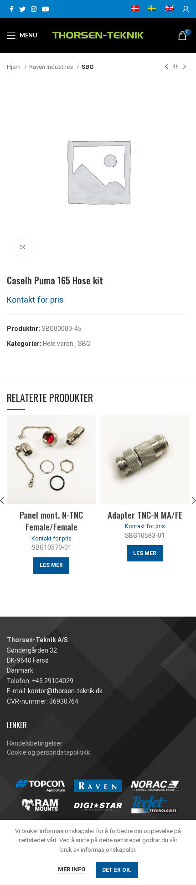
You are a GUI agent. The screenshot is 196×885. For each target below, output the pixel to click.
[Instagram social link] (33, 9)
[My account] (186, 9)
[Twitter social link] (22, 9)
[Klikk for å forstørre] (23, 247)
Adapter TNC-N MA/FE (145, 514)
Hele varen (58, 343)
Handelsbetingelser (34, 743)
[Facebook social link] (11, 9)
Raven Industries (51, 66)
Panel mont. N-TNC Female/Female (51, 520)
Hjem (14, 66)
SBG (88, 66)
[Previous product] (166, 67)
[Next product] (184, 67)
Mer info (71, 869)
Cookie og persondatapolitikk (48, 752)
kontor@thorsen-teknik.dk (65, 691)
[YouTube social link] (45, 9)
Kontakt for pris (35, 299)
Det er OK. (117, 870)
